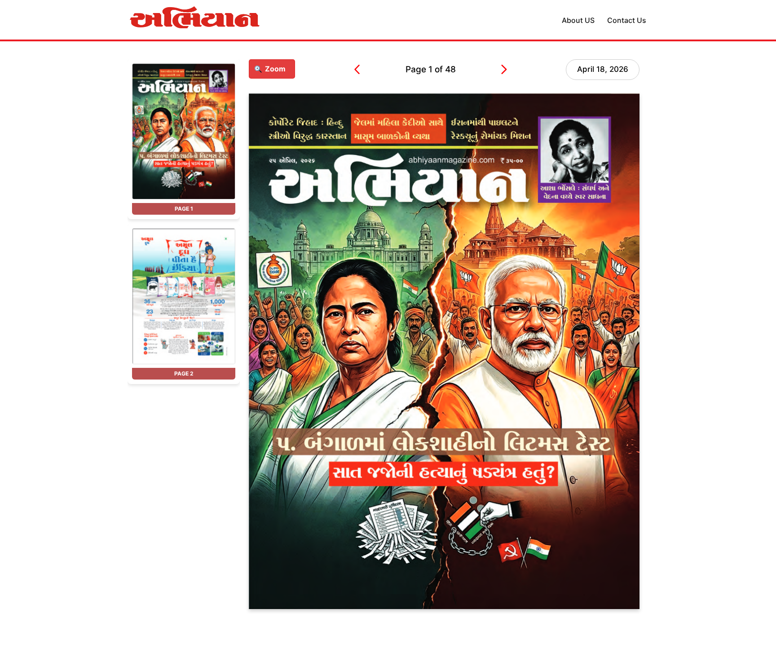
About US (578, 20)
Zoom (275, 68)
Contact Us (626, 20)
